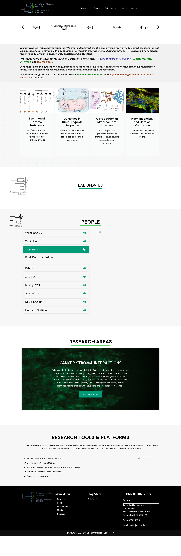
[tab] (56, 233)
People (97, 8)
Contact (135, 8)
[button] (22, 27)
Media (123, 8)
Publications (110, 8)
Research (85, 8)
